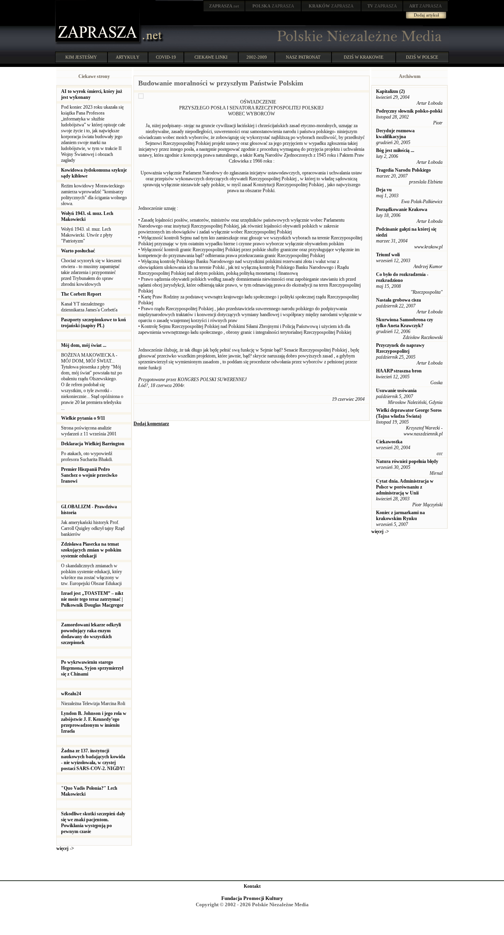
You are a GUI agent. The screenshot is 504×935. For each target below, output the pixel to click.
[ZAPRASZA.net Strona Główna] (98, 43)
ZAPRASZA (273, 6)
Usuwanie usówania (396, 390)
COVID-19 (166, 57)
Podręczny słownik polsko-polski (409, 111)
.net (224, 6)
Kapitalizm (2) (390, 91)
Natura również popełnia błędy (407, 461)
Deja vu (384, 190)
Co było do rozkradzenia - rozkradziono (402, 277)
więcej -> (65, 848)
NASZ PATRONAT (303, 57)
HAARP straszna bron (399, 371)
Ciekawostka (389, 441)
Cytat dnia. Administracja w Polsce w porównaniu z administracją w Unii (405, 487)
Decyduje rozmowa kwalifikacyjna (395, 133)
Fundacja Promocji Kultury (252, 898)
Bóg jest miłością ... (395, 150)
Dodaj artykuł (426, 15)
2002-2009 (256, 57)
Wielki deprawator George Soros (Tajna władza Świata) (409, 413)
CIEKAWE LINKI (211, 57)
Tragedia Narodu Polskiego (403, 170)
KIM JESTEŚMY (81, 57)
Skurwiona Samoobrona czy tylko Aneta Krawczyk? (404, 322)
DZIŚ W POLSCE (422, 57)
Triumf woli (388, 254)
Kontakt (252, 886)
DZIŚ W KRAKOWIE (364, 57)
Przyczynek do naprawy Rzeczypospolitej (400, 348)
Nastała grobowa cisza (398, 300)
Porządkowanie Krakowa (401, 209)
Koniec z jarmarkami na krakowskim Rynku (400, 515)
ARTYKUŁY (127, 57)
